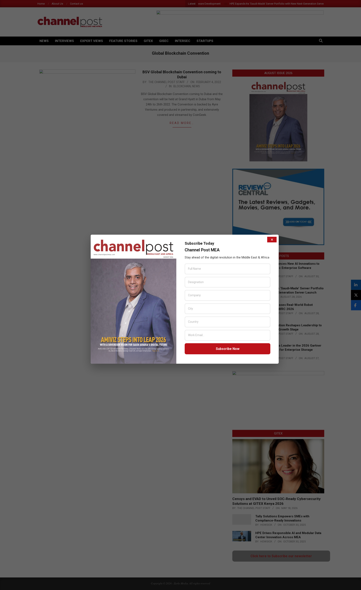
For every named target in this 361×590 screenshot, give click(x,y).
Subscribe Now (227, 349)
